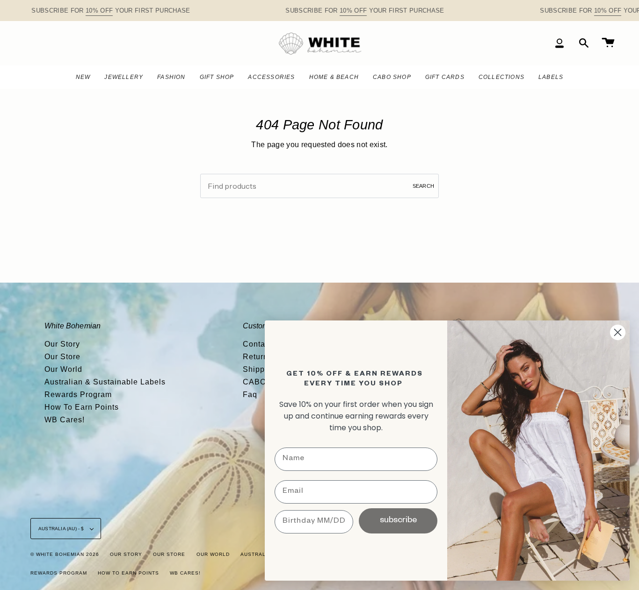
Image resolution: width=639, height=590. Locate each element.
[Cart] (608, 43)
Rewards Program (78, 394)
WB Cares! (64, 420)
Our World (63, 369)
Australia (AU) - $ (62, 528)
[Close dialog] (618, 332)
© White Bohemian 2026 (64, 554)
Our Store (62, 357)
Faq (250, 394)
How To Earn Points (81, 407)
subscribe (398, 521)
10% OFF (99, 10)
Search (423, 186)
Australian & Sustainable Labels (105, 382)
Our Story (62, 344)
